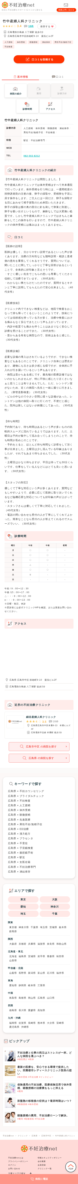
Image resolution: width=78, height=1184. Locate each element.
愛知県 (13, 985)
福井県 (60, 973)
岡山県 (32, 997)
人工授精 (9, 42)
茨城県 (53, 927)
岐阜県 (32, 985)
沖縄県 (25, 1027)
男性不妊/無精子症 (63, 42)
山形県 (13, 960)
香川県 (22, 1010)
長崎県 (32, 1023)
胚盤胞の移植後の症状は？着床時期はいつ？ (44, 1100)
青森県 (51, 956)
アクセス (50, 109)
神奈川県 (24, 927)
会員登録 (42, 1165)
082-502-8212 (32, 156)
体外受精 (21, 42)
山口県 (51, 997)
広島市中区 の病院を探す (41, 746)
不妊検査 (9, 47)
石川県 (51, 973)
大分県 (51, 1023)
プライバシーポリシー (18, 1161)
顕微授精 (34, 42)
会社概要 (42, 1161)
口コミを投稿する (43, 59)
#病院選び (22, 1059)
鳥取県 (13, 997)
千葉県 (34, 927)
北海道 (13, 956)
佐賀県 (22, 1023)
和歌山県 (61, 944)
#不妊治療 (33, 1077)
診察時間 (27, 109)
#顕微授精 (22, 1104)
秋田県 (60, 956)
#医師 (31, 1059)
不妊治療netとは (15, 1158)
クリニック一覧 (45, 1169)
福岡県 (13, 1023)
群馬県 (13, 931)
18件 (31, 26)
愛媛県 (32, 1010)
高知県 (41, 1010)
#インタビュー (46, 1077)
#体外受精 (22, 1077)
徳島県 (13, 1010)
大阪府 (13, 944)
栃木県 (63, 927)
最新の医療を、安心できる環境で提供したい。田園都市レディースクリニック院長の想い (44, 1070)
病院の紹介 (16, 93)
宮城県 (32, 956)
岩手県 (41, 956)
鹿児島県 (14, 1027)
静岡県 (22, 985)
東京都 (13, 927)
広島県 (41, 997)
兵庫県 (32, 944)
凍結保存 (46, 42)
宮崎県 (60, 1023)
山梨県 (13, 973)
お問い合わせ (14, 1169)
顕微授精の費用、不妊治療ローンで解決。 (43, 1115)
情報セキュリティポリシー (50, 1158)
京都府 (22, 944)
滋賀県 (41, 944)
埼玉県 (44, 927)
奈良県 (51, 944)
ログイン (12, 1165)
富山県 (41, 973)
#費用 (20, 1091)
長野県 (22, 973)
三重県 (41, 985)
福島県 (22, 956)
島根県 (22, 997)
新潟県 (32, 973)
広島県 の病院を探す (41, 758)
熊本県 (41, 1023)
